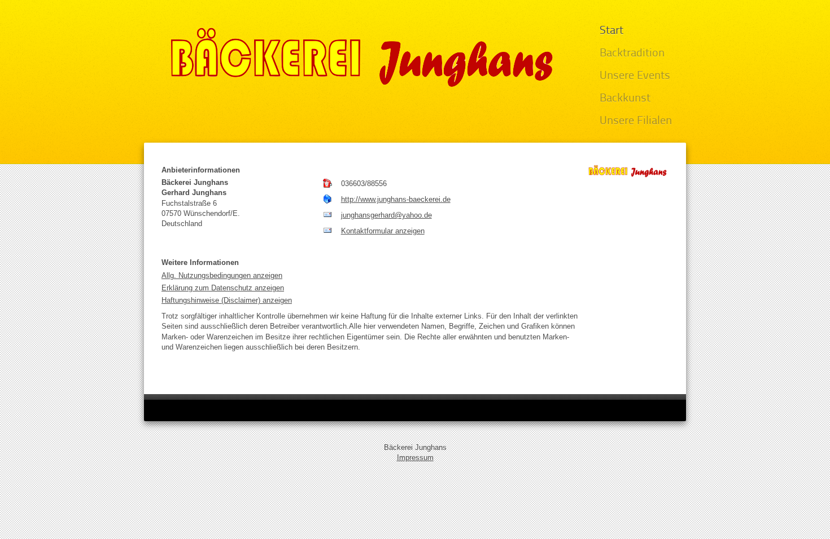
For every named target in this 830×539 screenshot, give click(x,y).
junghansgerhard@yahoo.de (386, 215)
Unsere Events (635, 76)
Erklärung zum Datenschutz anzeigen (222, 288)
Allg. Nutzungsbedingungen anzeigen (221, 275)
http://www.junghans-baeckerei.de (396, 199)
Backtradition (632, 53)
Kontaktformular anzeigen (383, 231)
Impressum (415, 457)
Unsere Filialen (636, 121)
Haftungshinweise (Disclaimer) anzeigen (226, 300)
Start (611, 31)
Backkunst (625, 98)
